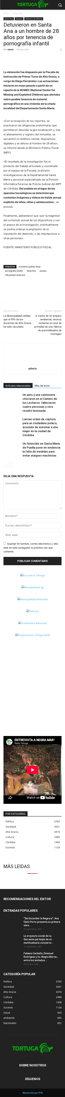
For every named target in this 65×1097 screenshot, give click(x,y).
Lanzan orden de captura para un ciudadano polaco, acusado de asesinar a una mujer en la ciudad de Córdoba (40, 427)
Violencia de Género (33, 18)
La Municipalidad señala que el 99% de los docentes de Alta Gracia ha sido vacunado (17, 321)
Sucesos (19, 18)
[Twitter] (14, 57)
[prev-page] (5, 464)
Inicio (5, 13)
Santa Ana (17, 13)
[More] (31, 57)
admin (10, 49)
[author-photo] (32, 363)
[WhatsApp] (22, 57)
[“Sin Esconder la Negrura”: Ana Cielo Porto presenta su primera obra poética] (12, 923)
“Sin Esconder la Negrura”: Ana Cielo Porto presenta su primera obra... (42, 922)
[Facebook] (6, 57)
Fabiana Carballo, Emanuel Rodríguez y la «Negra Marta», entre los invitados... (41, 957)
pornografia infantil (14, 270)
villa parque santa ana (15, 275)
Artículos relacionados (18, 385)
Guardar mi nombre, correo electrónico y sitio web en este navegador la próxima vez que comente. (30, 547)
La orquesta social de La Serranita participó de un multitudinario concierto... (39, 939)
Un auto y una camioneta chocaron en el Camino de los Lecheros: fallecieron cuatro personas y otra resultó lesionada (40, 402)
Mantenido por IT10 (33, 1092)
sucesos (43, 270)
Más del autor (42, 385)
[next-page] (11, 464)
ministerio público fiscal (29, 266)
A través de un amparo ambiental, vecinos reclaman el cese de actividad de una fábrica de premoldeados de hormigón (48, 325)
